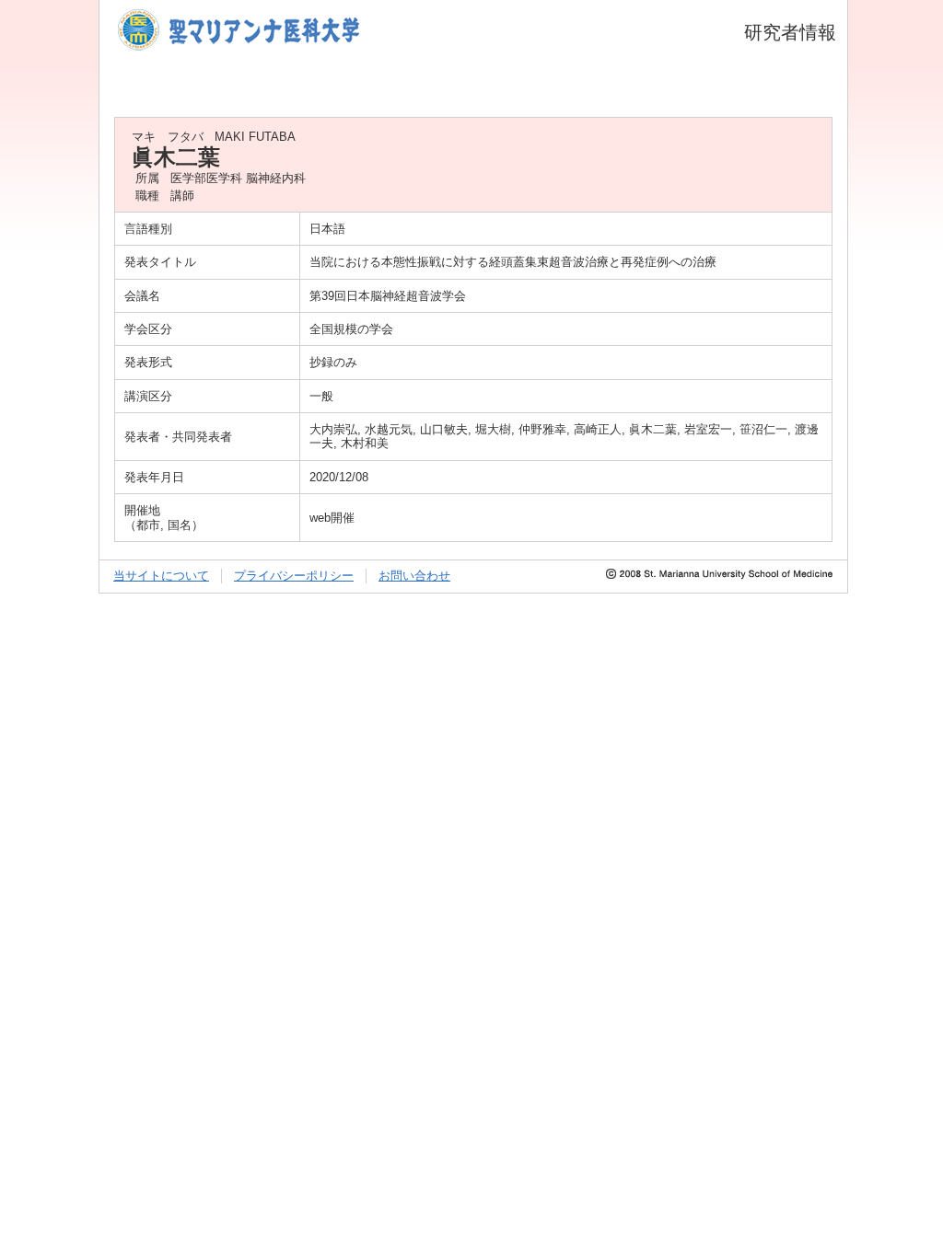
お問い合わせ (414, 575)
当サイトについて (161, 575)
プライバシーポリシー (294, 575)
